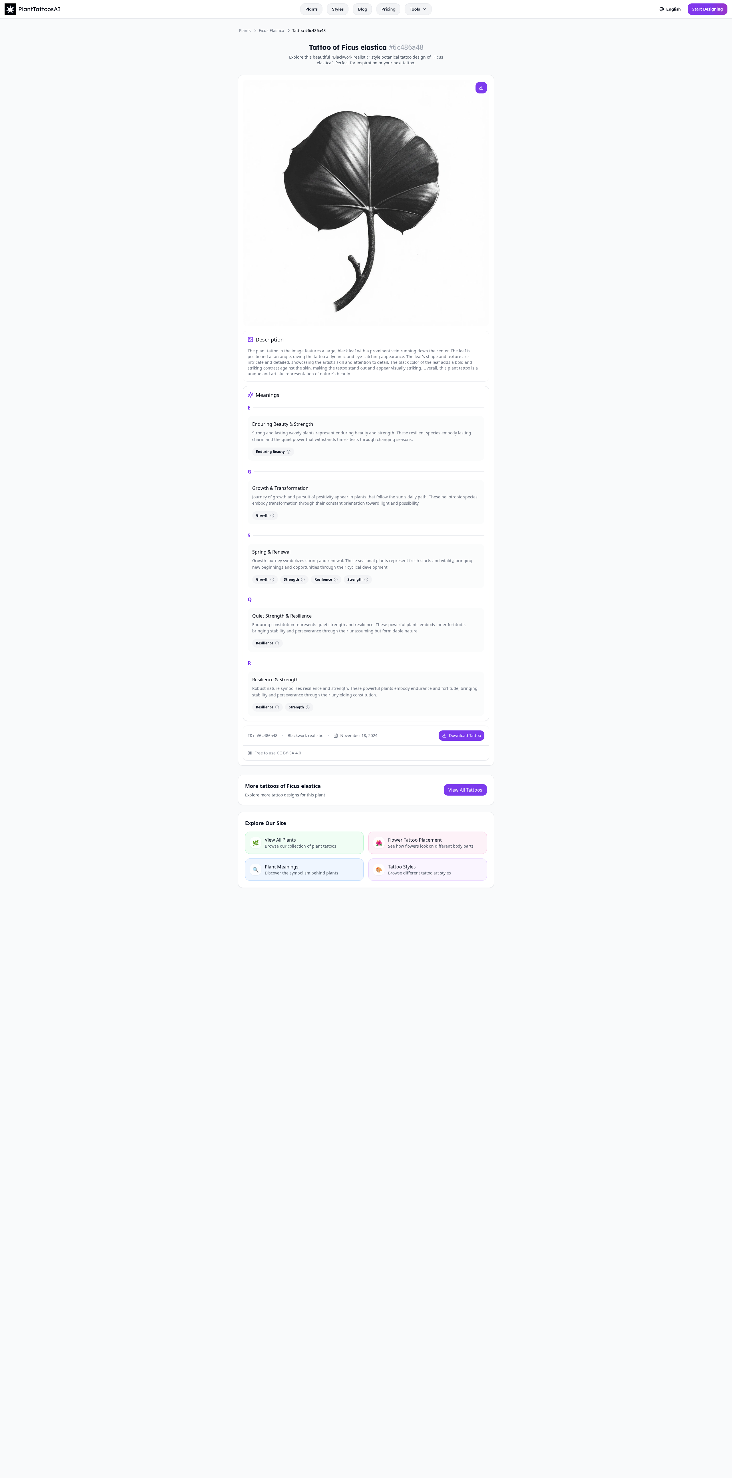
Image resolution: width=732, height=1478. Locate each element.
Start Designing (707, 9)
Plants (311, 9)
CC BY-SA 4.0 (289, 753)
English (673, 9)
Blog (362, 9)
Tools (415, 9)
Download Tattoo (465, 735)
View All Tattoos (465, 790)
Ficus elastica (271, 30)
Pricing (388, 9)
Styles (338, 9)
